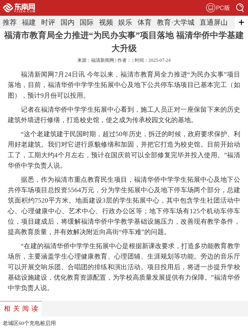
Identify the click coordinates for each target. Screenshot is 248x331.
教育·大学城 (175, 22)
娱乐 (125, 22)
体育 (145, 22)
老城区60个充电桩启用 (29, 323)
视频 (106, 22)
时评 (48, 22)
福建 (29, 22)
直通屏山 (214, 22)
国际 (87, 22)
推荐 (10, 22)
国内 (68, 22)
